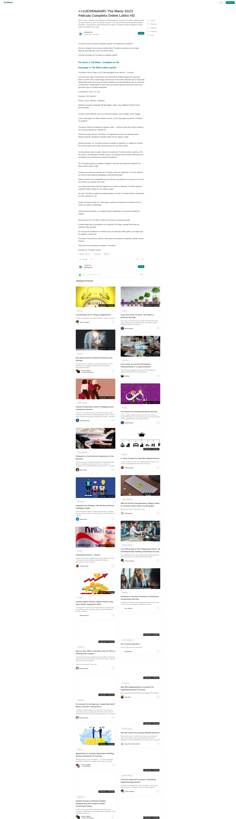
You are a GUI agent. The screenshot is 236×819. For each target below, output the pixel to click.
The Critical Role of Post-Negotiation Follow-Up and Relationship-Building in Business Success (140, 550)
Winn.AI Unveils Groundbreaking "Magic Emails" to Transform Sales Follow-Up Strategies (140, 504)
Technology (97, 254)
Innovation (80, 354)
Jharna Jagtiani (129, 561)
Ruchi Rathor (128, 651)
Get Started (230, 2)
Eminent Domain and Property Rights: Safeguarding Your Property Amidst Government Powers (91, 803)
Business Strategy (85, 254)
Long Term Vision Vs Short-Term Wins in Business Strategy (137, 316)
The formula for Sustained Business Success (139, 412)
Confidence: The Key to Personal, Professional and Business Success (140, 598)
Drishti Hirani (87, 766)
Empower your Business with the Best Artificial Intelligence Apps (95, 507)
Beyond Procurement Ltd (132, 744)
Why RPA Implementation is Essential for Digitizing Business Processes (137, 688)
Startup (79, 749)
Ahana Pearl (83, 519)
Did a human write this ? (130, 644)
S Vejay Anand (129, 468)
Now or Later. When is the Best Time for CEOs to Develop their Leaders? (95, 652)
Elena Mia (127, 697)
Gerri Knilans (129, 608)
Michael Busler (84, 615)
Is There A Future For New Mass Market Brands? (140, 458)
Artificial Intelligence (127, 640)
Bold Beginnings (85, 420)
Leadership (80, 647)
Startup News (129, 513)
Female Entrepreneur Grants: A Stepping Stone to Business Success (95, 408)
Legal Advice (80, 797)
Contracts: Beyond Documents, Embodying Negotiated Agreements (138, 781)
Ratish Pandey (129, 328)
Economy (79, 597)
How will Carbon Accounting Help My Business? (140, 733)
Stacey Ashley (84, 668)
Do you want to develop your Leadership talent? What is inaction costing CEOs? (95, 705)
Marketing (125, 592)
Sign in (221, 2)
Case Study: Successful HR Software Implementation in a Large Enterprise (136, 365)
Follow (141, 33)
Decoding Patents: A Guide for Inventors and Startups (94, 359)
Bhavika (127, 376)
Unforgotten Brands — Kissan (88, 555)
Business (106, 254)
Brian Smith (83, 470)
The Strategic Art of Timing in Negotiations (93, 315)
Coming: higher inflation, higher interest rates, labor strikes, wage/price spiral (95, 603)
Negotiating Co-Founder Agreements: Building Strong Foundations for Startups (95, 754)
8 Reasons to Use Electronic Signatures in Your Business (95, 457)
